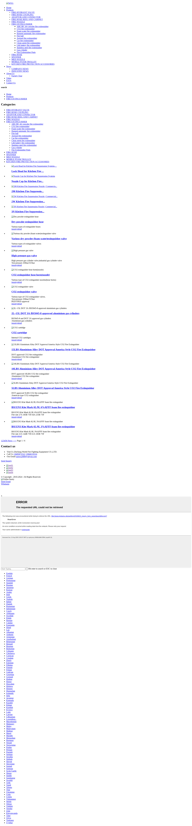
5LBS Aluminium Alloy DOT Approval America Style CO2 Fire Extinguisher (52, 388)
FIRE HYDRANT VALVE (23, 12)
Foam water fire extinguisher (28, 31)
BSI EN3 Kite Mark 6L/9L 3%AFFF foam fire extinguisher (43, 426)
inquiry (14, 229)
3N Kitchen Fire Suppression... (27, 211)
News (8, 66)
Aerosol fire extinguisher (27, 38)
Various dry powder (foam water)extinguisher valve (39, 238)
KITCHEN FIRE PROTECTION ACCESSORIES (32, 64)
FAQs (8, 80)
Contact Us (11, 83)
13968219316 (31, 454)
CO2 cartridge (19, 332)
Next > (10, 441)
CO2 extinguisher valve (24, 291)
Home (8, 8)
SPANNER (16, 57)
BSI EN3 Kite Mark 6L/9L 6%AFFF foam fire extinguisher (43, 407)
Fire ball (20, 36)
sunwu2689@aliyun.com (26, 456)
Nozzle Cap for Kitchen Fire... (27, 181)
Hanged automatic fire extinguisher (31, 33)
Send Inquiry (6, 461)
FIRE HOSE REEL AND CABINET (27, 19)
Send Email (6, 481)
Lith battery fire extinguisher (28, 45)
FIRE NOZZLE (18, 22)
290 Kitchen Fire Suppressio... (27, 191)
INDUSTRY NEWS (20, 71)
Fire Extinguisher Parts (26, 52)
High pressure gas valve (24, 255)
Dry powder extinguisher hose (27, 221)
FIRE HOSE (16, 55)
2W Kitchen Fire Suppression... (28, 201)
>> (15, 441)
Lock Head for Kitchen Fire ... (27, 171)
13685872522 (19, 454)
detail (19, 229)
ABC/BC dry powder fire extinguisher (32, 26)
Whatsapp (5, 484)
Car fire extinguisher (25, 40)
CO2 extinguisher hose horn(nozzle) (30, 274)
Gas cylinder (22, 50)
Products (9, 10)
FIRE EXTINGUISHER (21, 24)
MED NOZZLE (18, 59)
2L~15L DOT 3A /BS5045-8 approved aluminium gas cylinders (45, 313)
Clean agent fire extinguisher (28, 43)
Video (8, 78)
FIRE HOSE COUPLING (22, 15)
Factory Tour (16, 76)
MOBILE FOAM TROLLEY (24, 62)
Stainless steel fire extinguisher (29, 48)
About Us (10, 73)
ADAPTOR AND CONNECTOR (25, 17)
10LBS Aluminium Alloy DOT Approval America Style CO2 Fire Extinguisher (53, 368)
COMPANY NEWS (19, 69)
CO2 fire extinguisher (26, 29)
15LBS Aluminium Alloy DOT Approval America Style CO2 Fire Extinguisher (53, 349)
